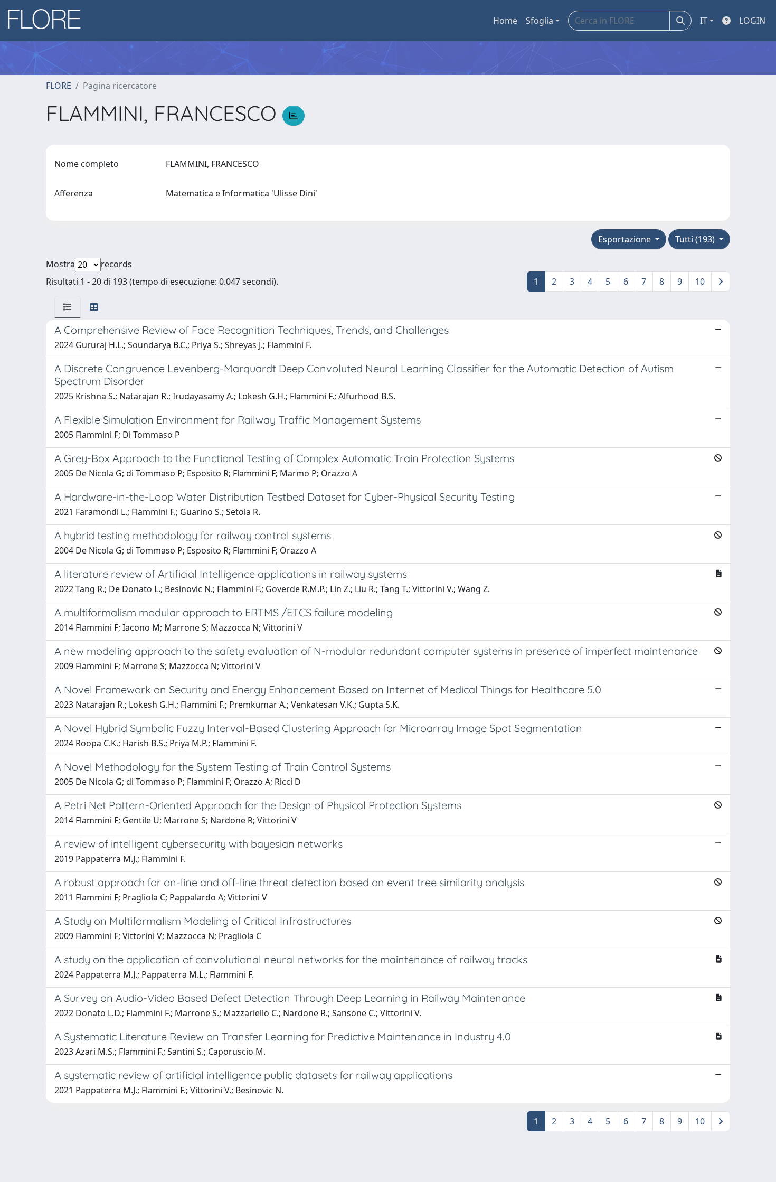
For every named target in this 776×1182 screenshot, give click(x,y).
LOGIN (752, 20)
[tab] (67, 307)
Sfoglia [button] (539, 20)
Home (505, 20)
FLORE (58, 85)
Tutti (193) (696, 239)
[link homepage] (48, 20)
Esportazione (625, 239)
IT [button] (703, 20)
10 (700, 281)
